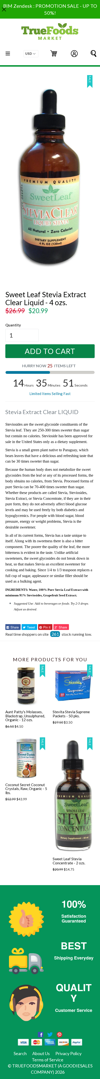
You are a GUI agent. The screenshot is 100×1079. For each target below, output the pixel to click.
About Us (41, 1053)
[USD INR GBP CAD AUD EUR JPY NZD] (31, 53)
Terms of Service (47, 1059)
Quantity (13, 325)
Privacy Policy (68, 1053)
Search (20, 1053)
